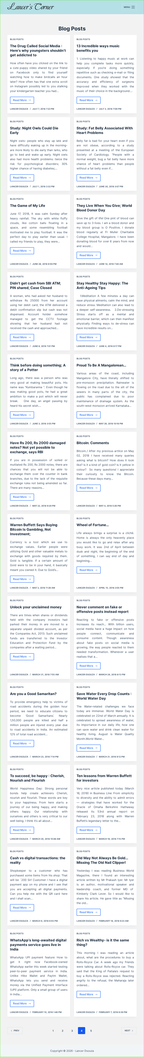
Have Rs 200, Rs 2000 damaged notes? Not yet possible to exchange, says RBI (38, 447)
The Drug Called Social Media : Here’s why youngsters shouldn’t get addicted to (38, 50)
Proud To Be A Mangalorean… (101, 365)
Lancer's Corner (30, 7)
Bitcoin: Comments (93, 443)
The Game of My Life (27, 206)
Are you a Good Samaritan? (33, 694)
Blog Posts (17, 39)
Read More (23, 101)
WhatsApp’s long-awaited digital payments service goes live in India (38, 944)
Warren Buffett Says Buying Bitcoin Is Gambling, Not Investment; (33, 529)
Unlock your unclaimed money (36, 607)
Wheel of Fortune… (93, 525)
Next (127, 1030)
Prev (16, 1030)
